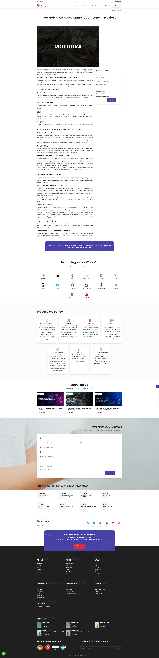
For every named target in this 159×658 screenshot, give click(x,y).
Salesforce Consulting (42, 608)
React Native (69, 571)
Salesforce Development (43, 606)
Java (96, 565)
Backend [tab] (83, 266)
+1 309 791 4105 (42, 1)
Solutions (119, 10)
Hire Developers (87, 5)
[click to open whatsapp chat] (4, 654)
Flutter (68, 569)
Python (97, 567)
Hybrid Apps (69, 567)
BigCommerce (40, 597)
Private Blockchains (71, 593)
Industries (39, 571)
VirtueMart (40, 595)
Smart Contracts (70, 591)
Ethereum (68, 587)
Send (111, 100)
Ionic (67, 576)
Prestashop (40, 591)
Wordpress (98, 569)
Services (72, 5)
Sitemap (39, 569)
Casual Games (98, 593)
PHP (96, 563)
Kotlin (67, 574)
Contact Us (107, 5)
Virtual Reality (98, 591)
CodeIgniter (98, 576)
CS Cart (39, 593)
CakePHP (97, 578)
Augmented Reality (100, 589)
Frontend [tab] (77, 266)
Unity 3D (97, 587)
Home (113, 10)
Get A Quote (80, 545)
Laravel (97, 574)
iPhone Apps (69, 565)
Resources (101, 5)
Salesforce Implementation (44, 611)
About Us (39, 563)
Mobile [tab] (71, 266)
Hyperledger (69, 589)
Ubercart (39, 589)
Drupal (96, 571)
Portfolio (39, 567)
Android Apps (69, 563)
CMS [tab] (88, 266)
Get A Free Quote (116, 5)
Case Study (95, 5)
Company (66, 5)
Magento (39, 587)
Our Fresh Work (117, 1)
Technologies (78, 5)
